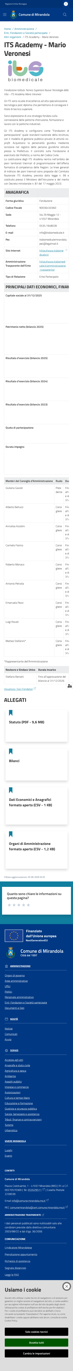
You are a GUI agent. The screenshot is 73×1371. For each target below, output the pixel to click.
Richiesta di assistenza (17, 1261)
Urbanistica (11, 1130)
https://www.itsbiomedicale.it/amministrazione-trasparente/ (52, 266)
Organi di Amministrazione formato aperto (32, 846)
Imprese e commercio (17, 1087)
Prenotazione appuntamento (21, 1254)
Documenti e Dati (14, 1008)
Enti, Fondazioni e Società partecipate (26, 33)
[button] (65, 15)
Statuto (26, 722)
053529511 (35, 1190)
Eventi (8, 1156)
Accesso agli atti (14, 1060)
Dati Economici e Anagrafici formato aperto (30, 802)
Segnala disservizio (15, 1268)
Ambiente (10, 1076)
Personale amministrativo (19, 997)
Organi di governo (15, 975)
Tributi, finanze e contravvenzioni (23, 1119)
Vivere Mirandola (15, 1141)
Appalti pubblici (13, 1081)
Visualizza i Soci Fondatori (18, 689)
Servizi (14, 1050)
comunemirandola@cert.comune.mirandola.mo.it (37, 1207)
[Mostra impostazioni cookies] (69, 686)
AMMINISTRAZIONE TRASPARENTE (23, 1215)
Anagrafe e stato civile (17, 1065)
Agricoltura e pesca (15, 1071)
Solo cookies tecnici (36, 1332)
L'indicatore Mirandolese (18, 1248)
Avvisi (8, 1039)
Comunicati (11, 1034)
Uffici (7, 986)
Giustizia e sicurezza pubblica (21, 1109)
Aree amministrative (16, 981)
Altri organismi (12, 37)
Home (7, 29)
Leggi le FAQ (12, 1275)
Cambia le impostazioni (36, 1353)
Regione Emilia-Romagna (16, 3)
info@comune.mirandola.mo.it (28, 1201)
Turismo (9, 1125)
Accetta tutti (36, 1343)
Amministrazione (24, 29)
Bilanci (14, 760)
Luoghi (8, 1150)
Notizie (9, 1029)
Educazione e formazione (19, 1103)
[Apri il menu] (5, 15)
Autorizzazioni (12, 1092)
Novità (14, 1019)
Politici (8, 992)
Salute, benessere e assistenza (22, 1114)
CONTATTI (10, 1170)
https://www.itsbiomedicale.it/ (51, 253)
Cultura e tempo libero (17, 1098)
